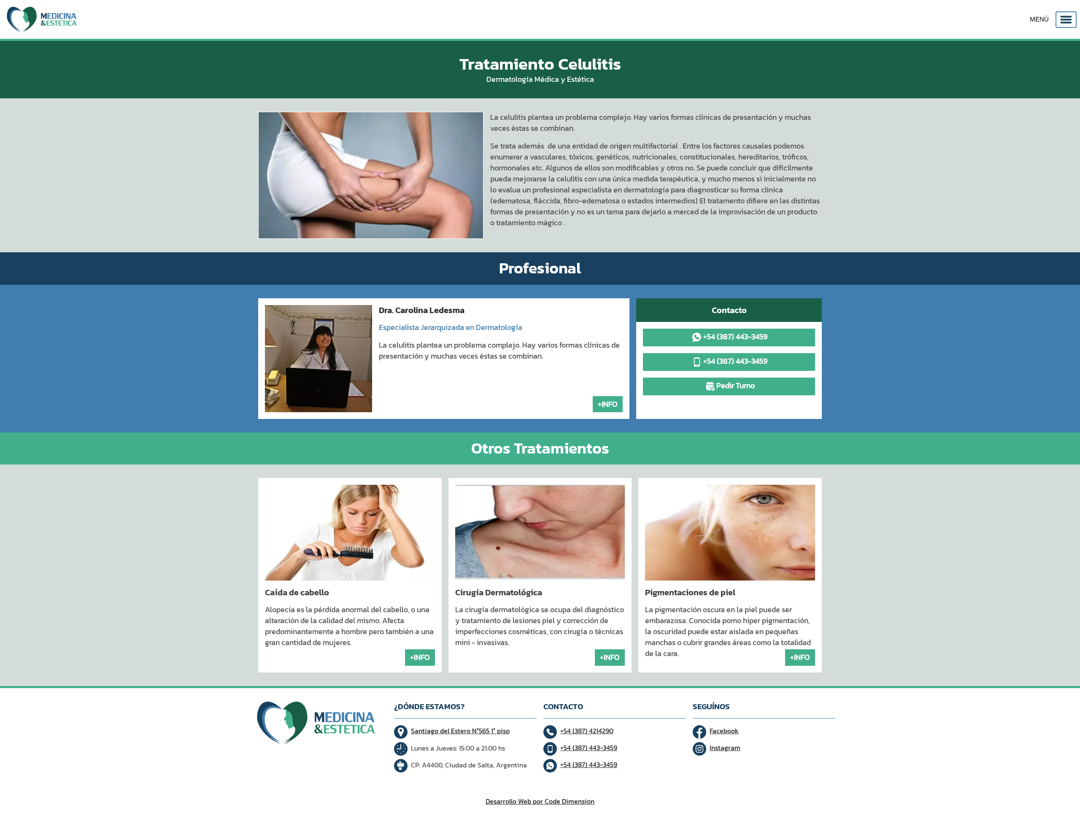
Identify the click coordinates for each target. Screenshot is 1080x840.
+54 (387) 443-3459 (735, 336)
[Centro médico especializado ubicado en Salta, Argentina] (42, 19)
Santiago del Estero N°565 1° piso (460, 731)
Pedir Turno (735, 385)
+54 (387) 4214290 (586, 731)
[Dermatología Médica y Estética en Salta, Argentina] (371, 175)
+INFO (608, 404)
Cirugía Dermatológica (498, 592)
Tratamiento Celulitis (540, 64)
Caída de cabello (297, 592)
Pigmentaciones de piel (690, 592)
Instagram (725, 748)
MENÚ (1039, 18)
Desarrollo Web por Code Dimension (540, 801)
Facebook (724, 731)
